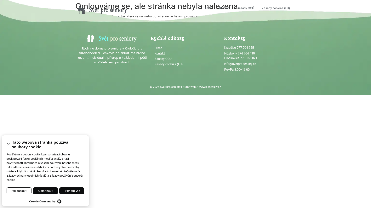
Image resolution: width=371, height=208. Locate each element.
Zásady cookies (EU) (276, 8)
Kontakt (224, 8)
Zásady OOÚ (245, 8)
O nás (207, 8)
